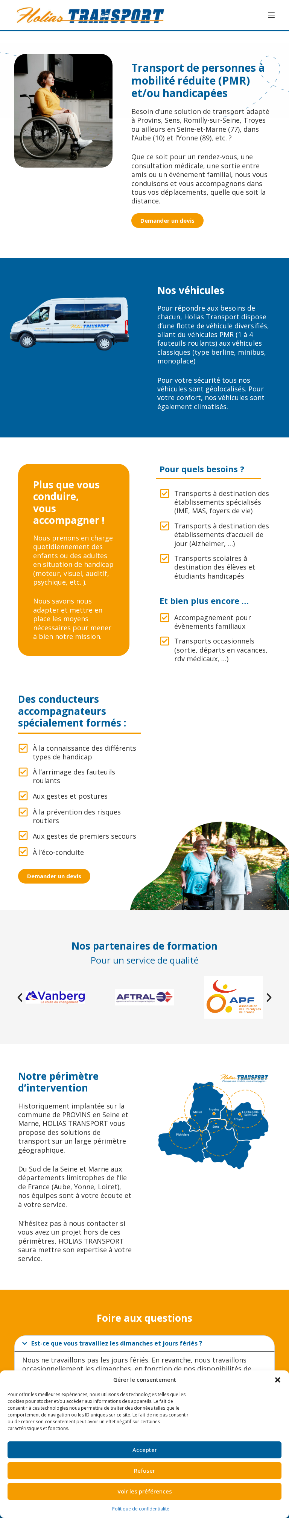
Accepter (144, 1449)
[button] (277, 1380)
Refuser (144, 1470)
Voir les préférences (144, 1491)
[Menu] (271, 15)
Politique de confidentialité (140, 1509)
